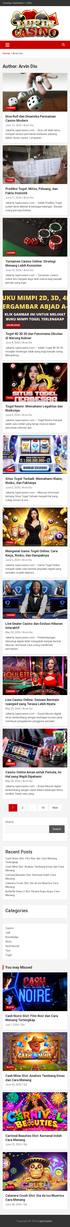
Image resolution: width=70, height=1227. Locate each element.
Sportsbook (12, 946)
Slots (8, 941)
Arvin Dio (29, 125)
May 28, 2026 (12, 781)
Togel (10, 180)
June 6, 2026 (12, 487)
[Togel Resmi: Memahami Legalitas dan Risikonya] (35, 382)
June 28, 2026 (13, 1204)
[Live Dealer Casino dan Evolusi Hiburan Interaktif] (35, 599)
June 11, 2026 (13, 197)
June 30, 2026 (13, 1084)
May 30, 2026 (12, 632)
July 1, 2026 (12, 1024)
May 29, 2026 (12, 708)
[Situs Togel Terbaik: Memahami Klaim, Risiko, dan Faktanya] (35, 454)
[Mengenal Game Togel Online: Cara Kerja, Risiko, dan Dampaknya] (35, 527)
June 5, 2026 (12, 559)
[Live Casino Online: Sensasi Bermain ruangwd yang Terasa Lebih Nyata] (35, 675)
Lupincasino (45, 1221)
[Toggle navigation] (7, 45)
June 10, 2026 (13, 270)
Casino (10, 108)
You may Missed (18, 967)
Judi (7, 932)
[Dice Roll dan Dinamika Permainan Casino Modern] (35, 92)
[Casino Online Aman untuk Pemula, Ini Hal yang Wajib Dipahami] (35, 748)
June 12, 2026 (13, 125)
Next (55, 807)
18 (42, 807)
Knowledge (13, 325)
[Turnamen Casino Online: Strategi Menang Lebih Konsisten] (35, 237)
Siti (23, 1024)
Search (9, 821)
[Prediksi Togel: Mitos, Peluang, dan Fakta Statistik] (35, 164)
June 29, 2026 (13, 1144)
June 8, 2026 (12, 342)
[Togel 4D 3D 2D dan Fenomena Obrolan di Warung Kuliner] (35, 309)
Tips (7, 950)
